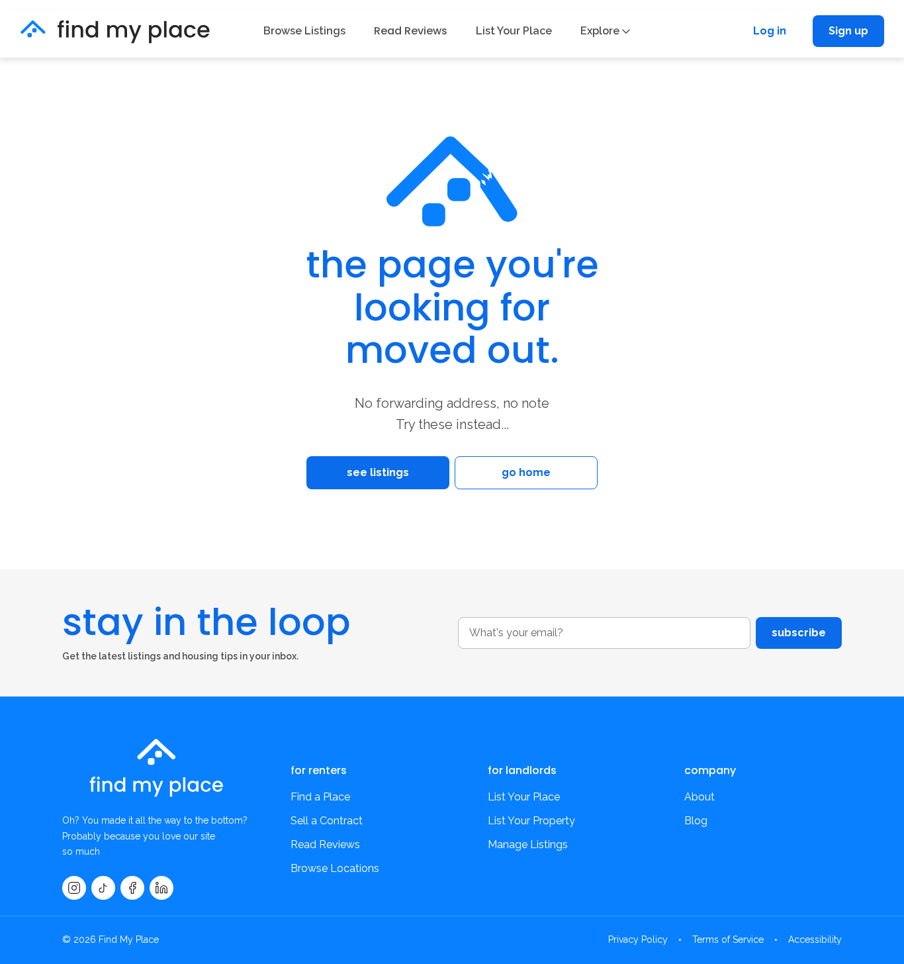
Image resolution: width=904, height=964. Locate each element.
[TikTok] (103, 888)
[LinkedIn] (161, 888)
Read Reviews (410, 30)
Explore (599, 30)
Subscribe (799, 632)
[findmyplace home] (115, 31)
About (699, 797)
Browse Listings (304, 30)
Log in (769, 30)
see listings (378, 472)
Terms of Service (728, 939)
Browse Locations (335, 868)
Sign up (848, 30)
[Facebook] (132, 888)
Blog (695, 820)
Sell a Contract (327, 820)
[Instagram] (74, 888)
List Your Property (531, 820)
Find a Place (320, 797)
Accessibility (815, 939)
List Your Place (514, 30)
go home (526, 472)
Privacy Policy (638, 939)
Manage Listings (528, 844)
